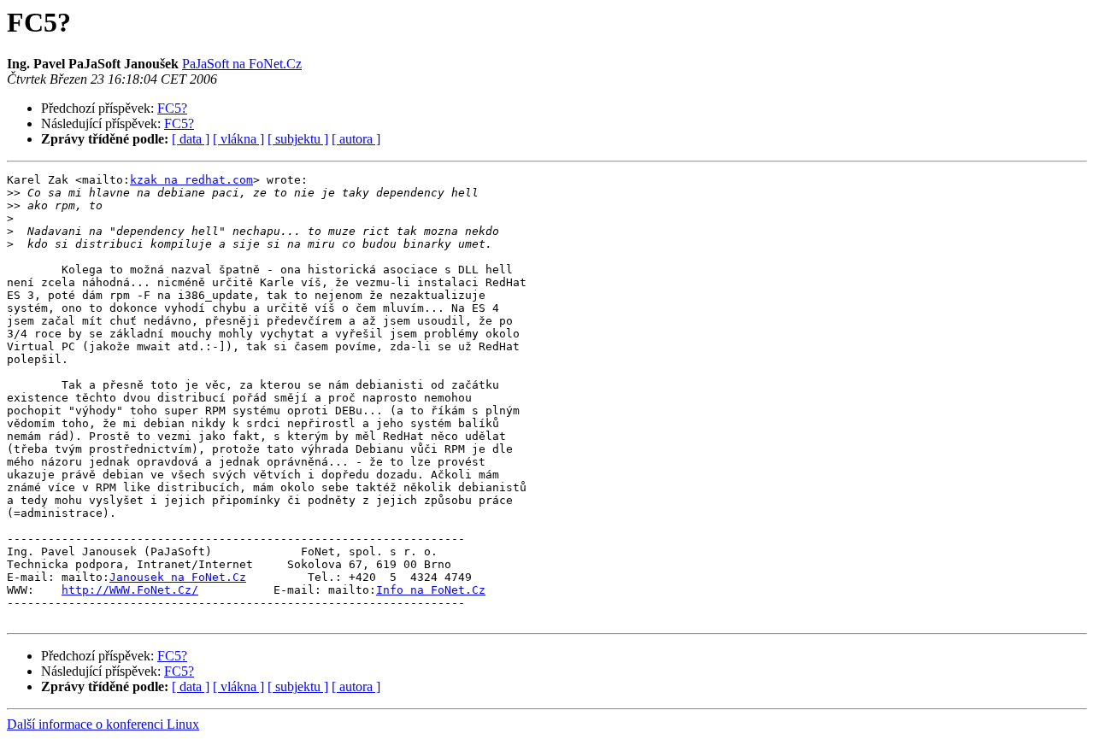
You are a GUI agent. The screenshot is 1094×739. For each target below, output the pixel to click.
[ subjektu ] (298, 139)
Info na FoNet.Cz (430, 590)
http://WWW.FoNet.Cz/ (130, 590)
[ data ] (190, 139)
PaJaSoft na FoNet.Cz (242, 63)
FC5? (172, 108)
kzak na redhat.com (191, 179)
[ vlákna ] (238, 139)
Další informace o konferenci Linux (103, 724)
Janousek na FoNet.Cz (177, 577)
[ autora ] (356, 139)
